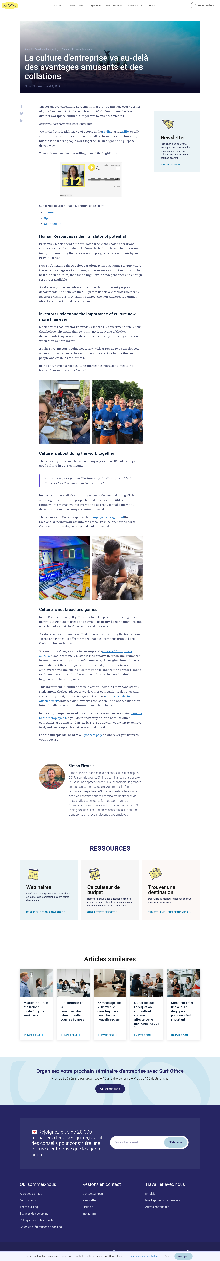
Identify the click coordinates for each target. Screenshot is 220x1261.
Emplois (150, 1193)
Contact (152, 5)
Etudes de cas (135, 5)
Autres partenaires (157, 1207)
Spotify (49, 218)
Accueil (28, 49)
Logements (94, 5)
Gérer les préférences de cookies (41, 1227)
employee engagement (107, 517)
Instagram (89, 1213)
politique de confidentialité (143, 1256)
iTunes (49, 212)
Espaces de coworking (34, 1213)
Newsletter (89, 1200)
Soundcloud (52, 224)
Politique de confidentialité (37, 1220)
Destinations (76, 5)
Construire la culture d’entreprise (77, 49)
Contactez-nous (92, 1193)
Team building (29, 1207)
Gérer (168, 1256)
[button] (57, 5)
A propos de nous (31, 1193)
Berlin (106, 131)
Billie (125, 131)
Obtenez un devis (204, 5)
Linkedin (87, 1207)
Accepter (183, 1256)
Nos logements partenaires (162, 1200)
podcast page (93, 735)
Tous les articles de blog (46, 49)
